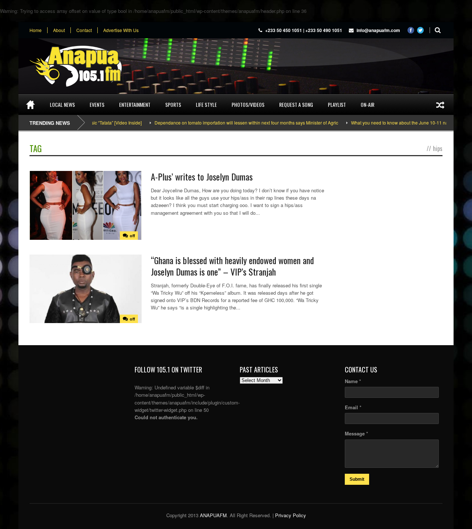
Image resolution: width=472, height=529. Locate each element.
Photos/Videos (248, 104)
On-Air (367, 104)
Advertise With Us (121, 30)
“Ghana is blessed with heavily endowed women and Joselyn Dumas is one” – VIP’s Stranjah (232, 265)
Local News (62, 104)
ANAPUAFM (213, 515)
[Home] (30, 104)
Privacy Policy (290, 515)
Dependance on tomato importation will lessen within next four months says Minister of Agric (236, 122)
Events (97, 104)
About (59, 30)
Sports (173, 104)
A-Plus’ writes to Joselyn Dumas (202, 176)
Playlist (337, 104)
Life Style (206, 104)
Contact (84, 30)
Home (36, 30)
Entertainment (134, 104)
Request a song (296, 104)
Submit (357, 479)
